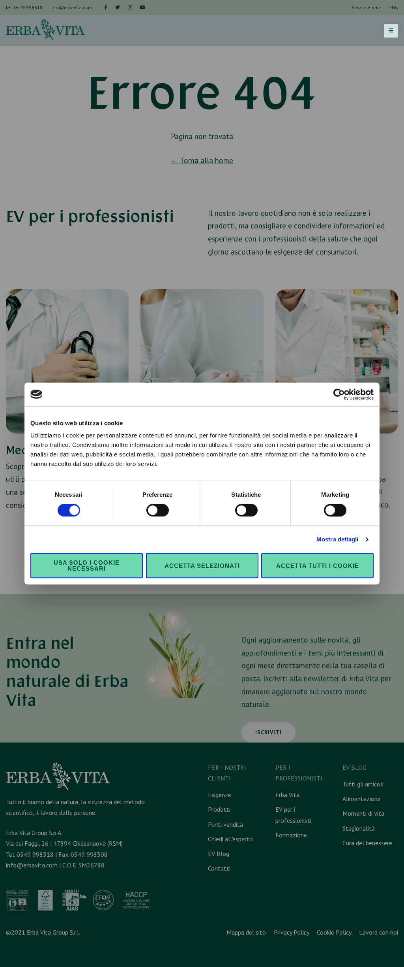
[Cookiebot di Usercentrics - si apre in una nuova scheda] (339, 394)
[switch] (157, 510)
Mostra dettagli (337, 539)
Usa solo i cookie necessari (87, 565)
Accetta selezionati (202, 565)
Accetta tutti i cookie (317, 565)
